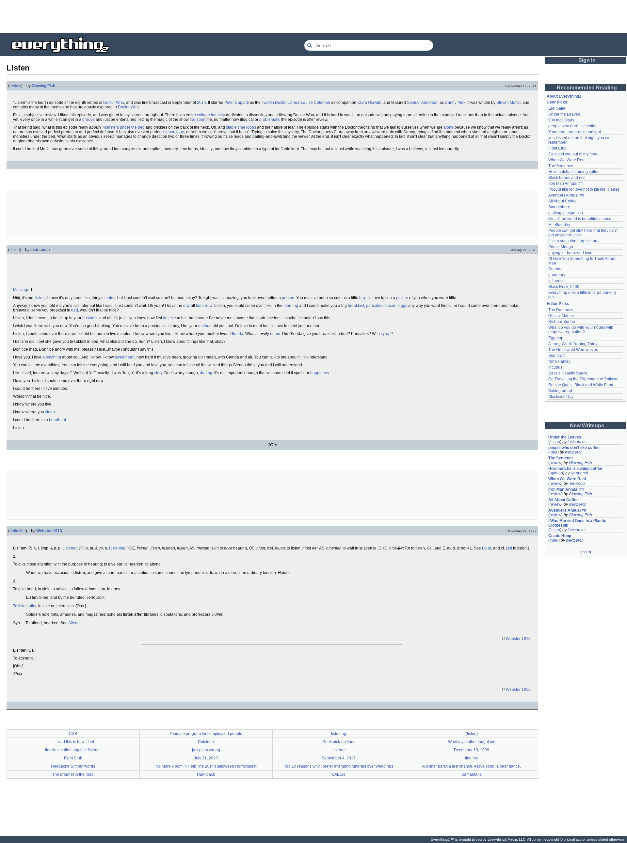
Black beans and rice (567, 177)
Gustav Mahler (561, 315)
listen (40, 297)
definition (17, 531)
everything (51, 357)
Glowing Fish (43, 86)
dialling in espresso (565, 213)
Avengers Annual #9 (566, 195)
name (275, 333)
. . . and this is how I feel (73, 742)
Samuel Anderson (423, 102)
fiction (14, 249)
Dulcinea (206, 742)
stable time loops (241, 127)
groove (88, 119)
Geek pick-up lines (338, 742)
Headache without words (73, 766)
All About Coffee (562, 201)
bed (74, 310)
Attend (74, 623)
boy (362, 297)
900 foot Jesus (561, 120)
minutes (108, 297)
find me (471, 758)
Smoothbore (559, 207)
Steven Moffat (508, 102)
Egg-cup (555, 338)
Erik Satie (556, 108)
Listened (70, 548)
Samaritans (471, 774)
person (288, 297)
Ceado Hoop (559, 535)
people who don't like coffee (573, 126)
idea (553, 452)
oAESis (338, 774)
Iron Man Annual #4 (565, 183)
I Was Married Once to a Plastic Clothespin (577, 523)
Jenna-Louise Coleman (309, 102)
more (586, 552)
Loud (486, 548)
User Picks (557, 102)
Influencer (557, 280)
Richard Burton (561, 321)
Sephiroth (557, 355)
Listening (117, 548)
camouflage (173, 132)
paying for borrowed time (570, 252)
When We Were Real (567, 160)
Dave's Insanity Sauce (567, 373)
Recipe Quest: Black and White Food (580, 385)
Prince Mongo (560, 247)
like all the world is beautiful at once (579, 218)
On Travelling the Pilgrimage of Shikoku (583, 379)
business (90, 318)
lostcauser (40, 249)
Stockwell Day (560, 396)
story (158, 373)
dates (168, 318)
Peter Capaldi (236, 102)
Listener (338, 750)
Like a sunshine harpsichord (573, 241)
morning (290, 305)
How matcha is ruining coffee (574, 171)
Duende (555, 269)
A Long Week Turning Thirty (572, 344)
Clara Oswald (369, 102)
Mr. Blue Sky (559, 224)
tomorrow (204, 305)
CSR (73, 733)
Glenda (236, 333)
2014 (201, 102)
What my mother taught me (471, 742)
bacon (390, 305)
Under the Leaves (564, 114)
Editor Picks (558, 303)
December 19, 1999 (471, 750)
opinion (556, 473)
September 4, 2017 (339, 758)
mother (204, 326)
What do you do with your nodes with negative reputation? (581, 329)
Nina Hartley (559, 361)
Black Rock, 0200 (563, 286)
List (509, 548)
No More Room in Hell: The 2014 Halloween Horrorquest (205, 766)
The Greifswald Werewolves (573, 349)
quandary (556, 275)
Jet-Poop (577, 483)
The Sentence (560, 166)
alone (448, 127)
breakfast (356, 305)
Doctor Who (113, 102)
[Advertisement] (313, 16)
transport (197, 119)
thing (554, 540)
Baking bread (560, 391)
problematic (269, 119)
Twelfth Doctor (274, 102)
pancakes (374, 305)
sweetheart (125, 357)
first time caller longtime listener (73, 750)
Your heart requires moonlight (574, 132)
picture (402, 297)
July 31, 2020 (206, 758)
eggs (402, 305)
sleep (50, 412)
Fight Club (73, 758)
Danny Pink (455, 102)
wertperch (574, 452)
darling (206, 373)
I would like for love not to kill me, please (583, 189)
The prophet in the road (73, 774)
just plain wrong (206, 750)
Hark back (206, 774)
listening (338, 733)
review (15, 86)
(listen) (472, 733)
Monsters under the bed (124, 127)
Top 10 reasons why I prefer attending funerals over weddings (338, 766)
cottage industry (211, 115)
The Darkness (560, 310)
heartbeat (57, 420)
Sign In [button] (587, 60)
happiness (319, 373)
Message (21, 290)
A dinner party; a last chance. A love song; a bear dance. (471, 766)
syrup (386, 333)
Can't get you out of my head (573, 154)
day (186, 305)
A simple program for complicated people (206, 733)
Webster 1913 (49, 531)
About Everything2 (564, 96)
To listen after (24, 606)
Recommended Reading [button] (587, 87)
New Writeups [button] (587, 425)
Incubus (555, 367)
